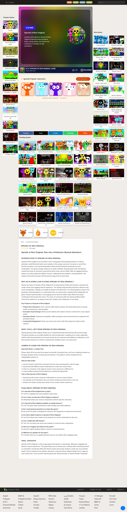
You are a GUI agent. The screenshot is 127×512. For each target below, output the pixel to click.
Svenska (36, 505)
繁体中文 (97, 502)
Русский (112, 496)
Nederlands (68, 502)
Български (67, 505)
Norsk (20, 508)
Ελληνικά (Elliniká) (9, 505)
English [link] (5, 496)
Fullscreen (87, 70)
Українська (52, 502)
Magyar (51, 505)
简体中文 (21, 496)
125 (76, 70)
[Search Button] (95, 1)
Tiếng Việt (97, 499)
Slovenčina (6, 508)
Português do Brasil (24, 499)
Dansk (96, 505)
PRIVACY (121, 489)
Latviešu (82, 508)
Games (76, 2)
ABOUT (109, 489)
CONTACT (80, 489)
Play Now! (29, 28)
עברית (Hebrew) (84, 505)
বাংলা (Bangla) (98, 496)
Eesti (96, 508)
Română (112, 502)
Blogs (82, 2)
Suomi (112, 505)
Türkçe (81, 499)
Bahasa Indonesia (39, 499)
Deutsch (51, 499)
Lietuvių (51, 508)
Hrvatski (36, 508)
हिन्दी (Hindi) (52, 496)
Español (36, 496)
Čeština (20, 505)
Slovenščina (68, 508)
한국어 (5, 502)
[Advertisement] (56, 117)
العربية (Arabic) (69, 496)
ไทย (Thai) (113, 499)
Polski (35, 502)
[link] (27, 89)
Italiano (20, 502)
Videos (89, 2)
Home (69, 2)
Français (82, 496)
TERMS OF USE (95, 489)
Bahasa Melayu (84, 502)
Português (6, 499)
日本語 (66, 499)
